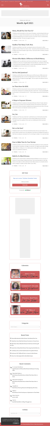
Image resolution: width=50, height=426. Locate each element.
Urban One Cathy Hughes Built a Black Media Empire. (22, 356)
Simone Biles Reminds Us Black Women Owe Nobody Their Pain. (24, 338)
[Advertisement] (25, 13)
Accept (16, 423)
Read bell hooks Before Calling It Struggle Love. (22, 401)
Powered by (21, 190)
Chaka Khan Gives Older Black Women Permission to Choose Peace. (25, 341)
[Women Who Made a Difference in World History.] (6, 63)
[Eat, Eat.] (6, 119)
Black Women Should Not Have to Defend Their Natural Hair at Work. (25, 375)
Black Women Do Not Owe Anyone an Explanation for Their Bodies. (25, 392)
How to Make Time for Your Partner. (24, 142)
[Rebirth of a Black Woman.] (6, 161)
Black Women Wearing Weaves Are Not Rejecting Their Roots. (25, 387)
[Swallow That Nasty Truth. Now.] (6, 49)
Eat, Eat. (15, 114)
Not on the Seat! (17, 128)
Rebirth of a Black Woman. (21, 156)
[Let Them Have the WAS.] (6, 91)
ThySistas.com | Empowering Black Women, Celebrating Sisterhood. (30, 424)
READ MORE (45, 40)
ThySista (15, 40)
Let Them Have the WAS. (20, 86)
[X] (48, 1)
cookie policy (16, 420)
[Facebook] (46, 1)
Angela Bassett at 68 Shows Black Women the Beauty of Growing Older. (25, 369)
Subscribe (25, 185)
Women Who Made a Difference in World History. (28, 59)
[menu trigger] (3, 5)
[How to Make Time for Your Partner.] (6, 147)
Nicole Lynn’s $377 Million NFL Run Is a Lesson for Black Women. (24, 353)
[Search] (48, 5)
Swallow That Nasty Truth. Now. (22, 45)
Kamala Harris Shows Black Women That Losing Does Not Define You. (25, 348)
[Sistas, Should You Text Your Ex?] (6, 35)
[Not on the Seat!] (6, 133)
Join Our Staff (15, 397)
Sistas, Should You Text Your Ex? (22, 31)
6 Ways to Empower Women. (22, 100)
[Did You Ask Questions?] (6, 77)
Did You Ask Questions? (20, 72)
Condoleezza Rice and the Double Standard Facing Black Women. (24, 350)
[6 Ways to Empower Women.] (6, 105)
